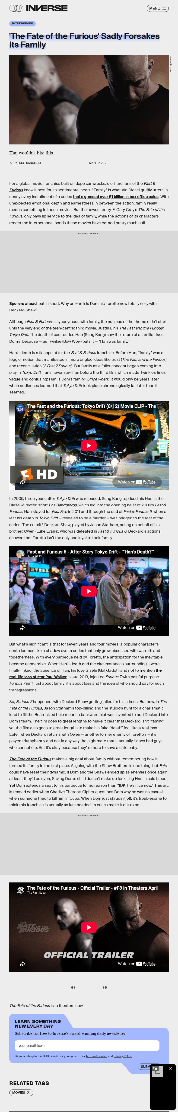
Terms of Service (96, 1056)
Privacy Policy (123, 1056)
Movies (18, 1092)
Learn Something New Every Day (38, 1023)
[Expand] (155, 1068)
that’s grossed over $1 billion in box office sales (116, 196)
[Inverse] (46, 8)
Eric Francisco (29, 163)
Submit (147, 1066)
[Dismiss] (170, 1068)
